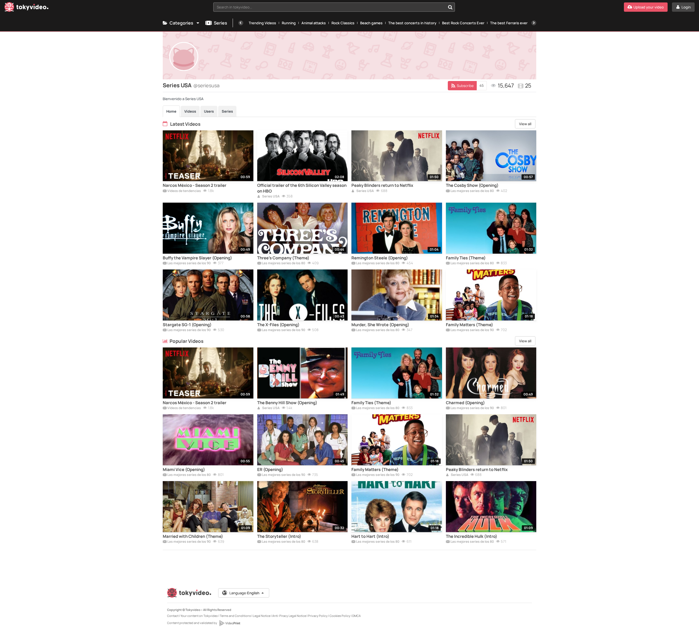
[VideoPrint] (230, 623)
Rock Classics (342, 22)
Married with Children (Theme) (193, 536)
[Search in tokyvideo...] (450, 7)
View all (525, 123)
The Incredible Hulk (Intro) (471, 536)
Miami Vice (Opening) (184, 469)
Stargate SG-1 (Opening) (187, 325)
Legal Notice (261, 616)
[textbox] (329, 7)
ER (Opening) (270, 469)
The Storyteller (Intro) (279, 536)
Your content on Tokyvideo (199, 616)
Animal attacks (313, 22)
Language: (244, 592)
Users (209, 111)
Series (220, 23)
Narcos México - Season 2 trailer (194, 185)
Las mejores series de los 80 (472, 191)
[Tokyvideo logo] (26, 8)
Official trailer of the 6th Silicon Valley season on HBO (301, 188)
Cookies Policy (340, 616)
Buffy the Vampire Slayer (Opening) (197, 258)
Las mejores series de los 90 (189, 263)
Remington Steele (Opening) (379, 258)
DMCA (356, 616)
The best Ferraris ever (509, 22)
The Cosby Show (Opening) (472, 185)
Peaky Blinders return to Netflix (382, 185)
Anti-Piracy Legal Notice (289, 616)
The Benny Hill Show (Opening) (287, 403)
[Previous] (240, 22)
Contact (173, 616)
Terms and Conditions (235, 616)
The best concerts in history (412, 22)
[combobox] (334, 7)
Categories (181, 23)
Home (171, 111)
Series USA (271, 197)
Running (289, 22)
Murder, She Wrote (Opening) (380, 325)
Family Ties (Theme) (466, 258)
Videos (190, 111)
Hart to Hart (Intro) (370, 536)
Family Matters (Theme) (469, 325)
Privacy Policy (318, 616)
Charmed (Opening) (465, 403)
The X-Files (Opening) (278, 325)
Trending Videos (262, 22)
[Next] (533, 22)
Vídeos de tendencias (184, 191)
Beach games (371, 22)
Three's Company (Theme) (283, 258)
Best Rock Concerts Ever (463, 22)
